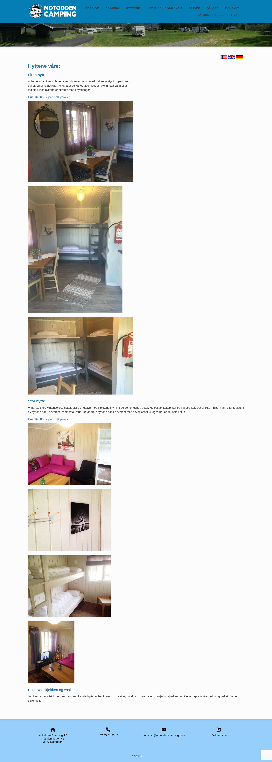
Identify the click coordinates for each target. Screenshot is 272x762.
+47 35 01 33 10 (108, 735)
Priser (194, 8)
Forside (92, 8)
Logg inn (136, 756)
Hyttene (133, 8)
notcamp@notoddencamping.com (164, 735)
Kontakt (232, 8)
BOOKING (112, 8)
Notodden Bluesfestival (218, 14)
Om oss (213, 8)
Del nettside (219, 735)
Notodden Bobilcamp (164, 8)
